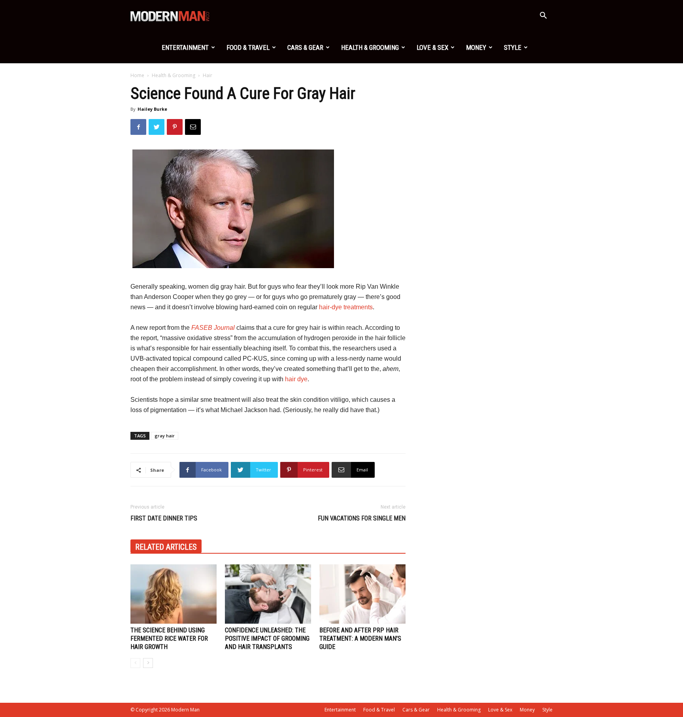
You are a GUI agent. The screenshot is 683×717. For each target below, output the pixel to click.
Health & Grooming (370, 47)
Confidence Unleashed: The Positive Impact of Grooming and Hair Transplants (267, 638)
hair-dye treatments (346, 307)
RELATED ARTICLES (166, 547)
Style (512, 47)
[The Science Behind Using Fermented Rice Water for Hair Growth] (173, 594)
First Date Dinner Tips (163, 518)
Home (137, 75)
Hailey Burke (152, 109)
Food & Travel (248, 47)
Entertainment (185, 47)
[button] (543, 16)
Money (476, 47)
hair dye (296, 379)
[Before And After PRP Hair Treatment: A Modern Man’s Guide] (362, 594)
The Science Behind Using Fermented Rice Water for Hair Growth (169, 638)
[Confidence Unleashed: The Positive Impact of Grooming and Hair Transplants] (268, 594)
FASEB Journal (213, 327)
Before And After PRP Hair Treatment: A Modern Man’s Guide (360, 638)
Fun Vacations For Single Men (362, 518)
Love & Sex (432, 47)
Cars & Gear (305, 47)
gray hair (165, 436)
